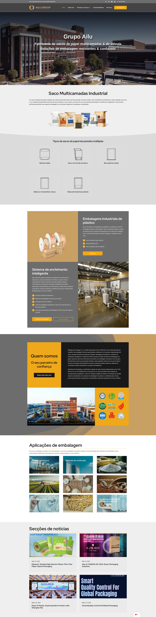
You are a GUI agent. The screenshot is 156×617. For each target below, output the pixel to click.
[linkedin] (114, 1)
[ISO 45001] (102, 412)
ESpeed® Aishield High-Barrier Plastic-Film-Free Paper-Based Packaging (52, 565)
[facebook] (106, 1)
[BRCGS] (112, 402)
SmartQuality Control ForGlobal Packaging (100, 605)
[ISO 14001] (112, 392)
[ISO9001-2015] (102, 392)
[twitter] (109, 1)
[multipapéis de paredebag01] (78, 109)
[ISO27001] (121, 412)
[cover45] (103, 534)
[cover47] (103, 575)
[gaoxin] (121, 402)
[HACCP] (121, 392)
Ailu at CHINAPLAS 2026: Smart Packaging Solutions (100, 565)
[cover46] (52, 575)
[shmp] (112, 412)
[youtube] (111, 1)
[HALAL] (102, 402)
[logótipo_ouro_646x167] (40, 5)
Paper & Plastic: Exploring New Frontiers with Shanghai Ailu (50, 606)
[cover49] (52, 534)
